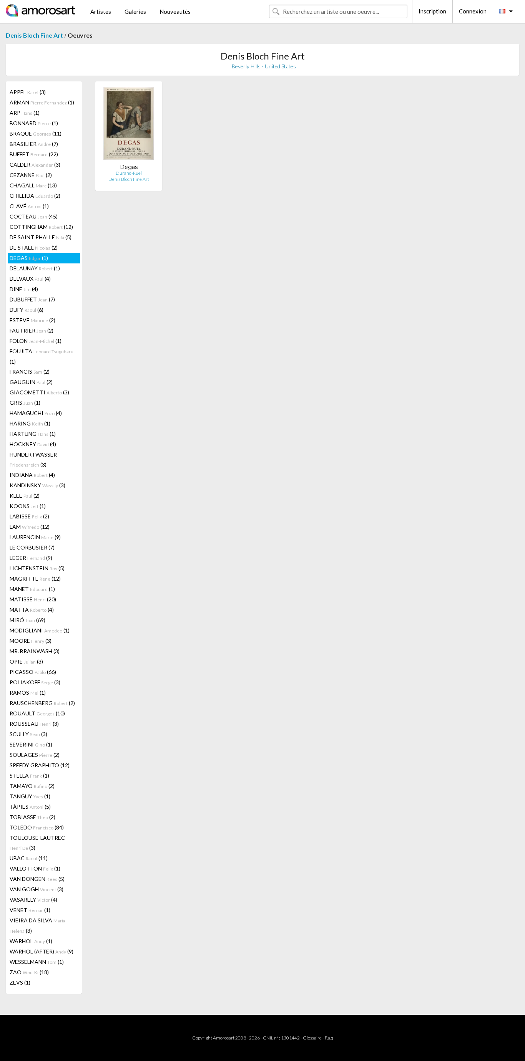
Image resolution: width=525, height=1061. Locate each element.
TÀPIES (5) (30, 806)
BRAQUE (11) (35, 133)
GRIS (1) (25, 402)
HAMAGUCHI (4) (36, 413)
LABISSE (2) (29, 516)
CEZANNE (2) (31, 175)
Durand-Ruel (129, 173)
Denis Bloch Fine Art (34, 35)
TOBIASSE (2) (32, 817)
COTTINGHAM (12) (41, 226)
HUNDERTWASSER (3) (33, 459)
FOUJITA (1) (41, 356)
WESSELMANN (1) (37, 961)
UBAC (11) (29, 858)
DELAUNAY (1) (35, 268)
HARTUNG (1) (33, 433)
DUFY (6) (26, 309)
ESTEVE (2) (32, 320)
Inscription (432, 11)
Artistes (100, 11)
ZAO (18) (29, 972)
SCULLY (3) (28, 734)
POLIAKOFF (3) (35, 682)
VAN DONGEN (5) (37, 879)
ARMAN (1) (42, 102)
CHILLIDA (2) (35, 195)
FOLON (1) (35, 341)
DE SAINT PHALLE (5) (40, 237)
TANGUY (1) (30, 796)
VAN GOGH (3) (36, 889)
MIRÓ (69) (27, 620)
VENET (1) (30, 910)
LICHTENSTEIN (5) (37, 568)
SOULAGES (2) (35, 754)
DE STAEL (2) (34, 247)
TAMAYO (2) (32, 786)
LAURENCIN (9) (35, 537)
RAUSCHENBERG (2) (42, 703)
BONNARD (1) (34, 123)
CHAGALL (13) (33, 185)
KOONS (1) (28, 506)
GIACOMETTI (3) (39, 392)
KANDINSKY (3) (37, 485)
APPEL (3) (28, 92)
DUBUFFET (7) (32, 299)
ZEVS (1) (20, 982)
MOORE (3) (31, 640)
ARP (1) (25, 112)
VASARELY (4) (33, 899)
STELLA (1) (29, 775)
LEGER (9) (31, 558)
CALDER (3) (35, 164)
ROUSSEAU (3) (34, 723)
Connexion (473, 11)
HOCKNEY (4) (33, 444)
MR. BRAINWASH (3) (35, 651)
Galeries (135, 11)
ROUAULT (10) (37, 713)
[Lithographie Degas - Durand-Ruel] (128, 125)
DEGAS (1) (29, 258)
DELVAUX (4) (30, 278)
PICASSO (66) (33, 672)
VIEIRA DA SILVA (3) (37, 925)
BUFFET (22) (34, 154)
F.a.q (329, 1038)
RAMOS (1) (28, 692)
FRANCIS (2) (30, 371)
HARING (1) (30, 423)
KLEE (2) (25, 495)
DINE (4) (24, 289)
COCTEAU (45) (34, 216)
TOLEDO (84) (37, 827)
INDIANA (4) (32, 475)
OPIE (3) (26, 661)
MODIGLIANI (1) (40, 630)
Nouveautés (175, 11)
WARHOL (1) (31, 941)
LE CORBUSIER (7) (32, 547)
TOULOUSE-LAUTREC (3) (37, 842)
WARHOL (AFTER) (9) (41, 951)
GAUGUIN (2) (31, 382)
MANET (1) (32, 589)
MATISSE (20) (33, 599)
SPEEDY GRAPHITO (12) (40, 765)
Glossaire (312, 1038)
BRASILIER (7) (34, 144)
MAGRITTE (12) (35, 578)
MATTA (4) (32, 609)
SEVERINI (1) (31, 744)
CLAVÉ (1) (29, 206)
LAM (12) (30, 526)
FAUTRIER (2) (31, 330)
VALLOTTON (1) (35, 868)
